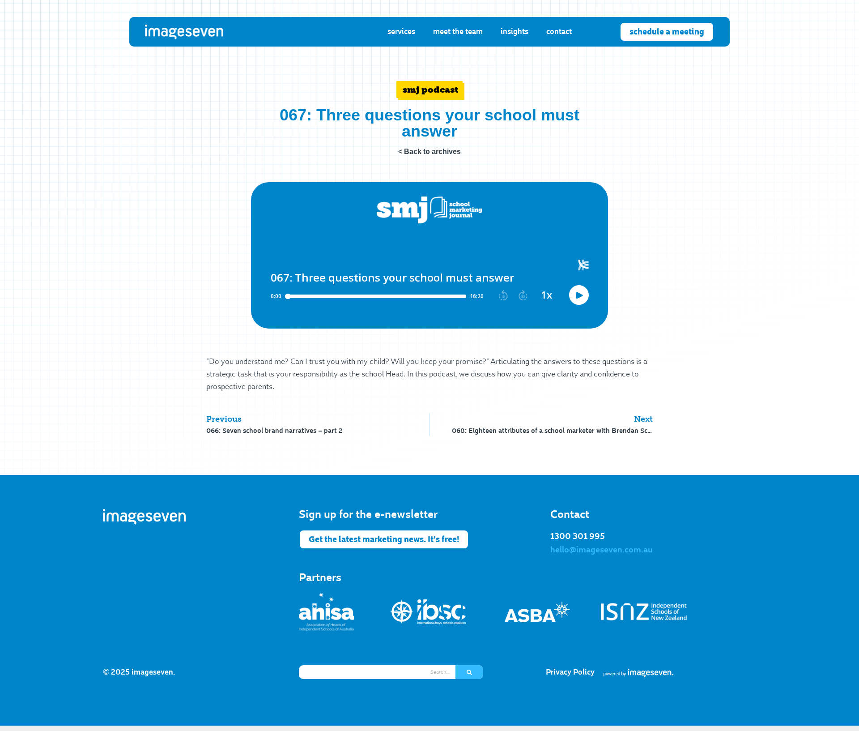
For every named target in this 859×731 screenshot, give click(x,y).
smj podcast (431, 89)
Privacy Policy (570, 672)
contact (559, 31)
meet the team (458, 31)
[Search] (469, 672)
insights (514, 31)
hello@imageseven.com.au (601, 549)
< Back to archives (429, 151)
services (401, 31)
